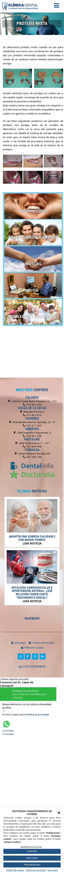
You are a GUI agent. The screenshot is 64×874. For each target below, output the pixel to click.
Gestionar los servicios (31, 846)
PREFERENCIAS (32, 865)
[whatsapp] (21, 656)
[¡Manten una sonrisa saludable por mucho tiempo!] (32, 531)
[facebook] (28, 656)
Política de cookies (15, 870)
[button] (59, 812)
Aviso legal (52, 870)
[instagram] (35, 656)
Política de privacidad (36, 870)
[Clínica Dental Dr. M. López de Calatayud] (20, 1)
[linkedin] (43, 656)
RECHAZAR (32, 858)
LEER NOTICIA (32, 543)
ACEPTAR (32, 851)
